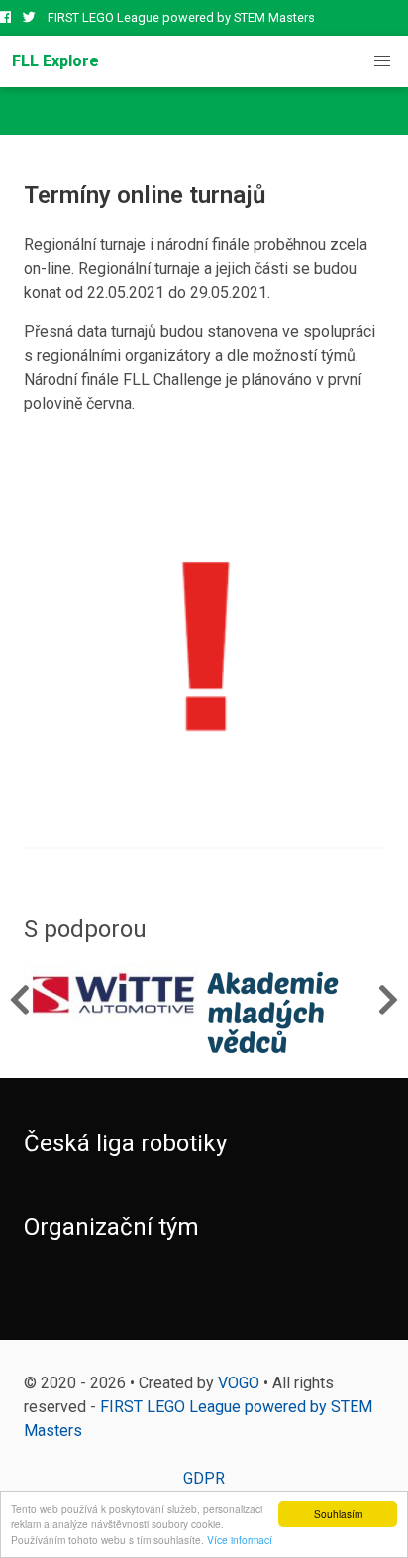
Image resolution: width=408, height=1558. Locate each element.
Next (388, 999)
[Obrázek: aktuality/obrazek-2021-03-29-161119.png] (204, 643)
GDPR (204, 1478)
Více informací (239, 1539)
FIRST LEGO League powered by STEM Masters (181, 17)
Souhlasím (338, 1513)
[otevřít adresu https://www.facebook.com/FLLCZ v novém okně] (5, 17)
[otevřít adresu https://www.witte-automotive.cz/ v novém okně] (114, 994)
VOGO (238, 1383)
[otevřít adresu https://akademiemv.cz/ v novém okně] (294, 1012)
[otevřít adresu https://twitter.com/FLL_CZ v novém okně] (29, 17)
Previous (20, 999)
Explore (55, 61)
